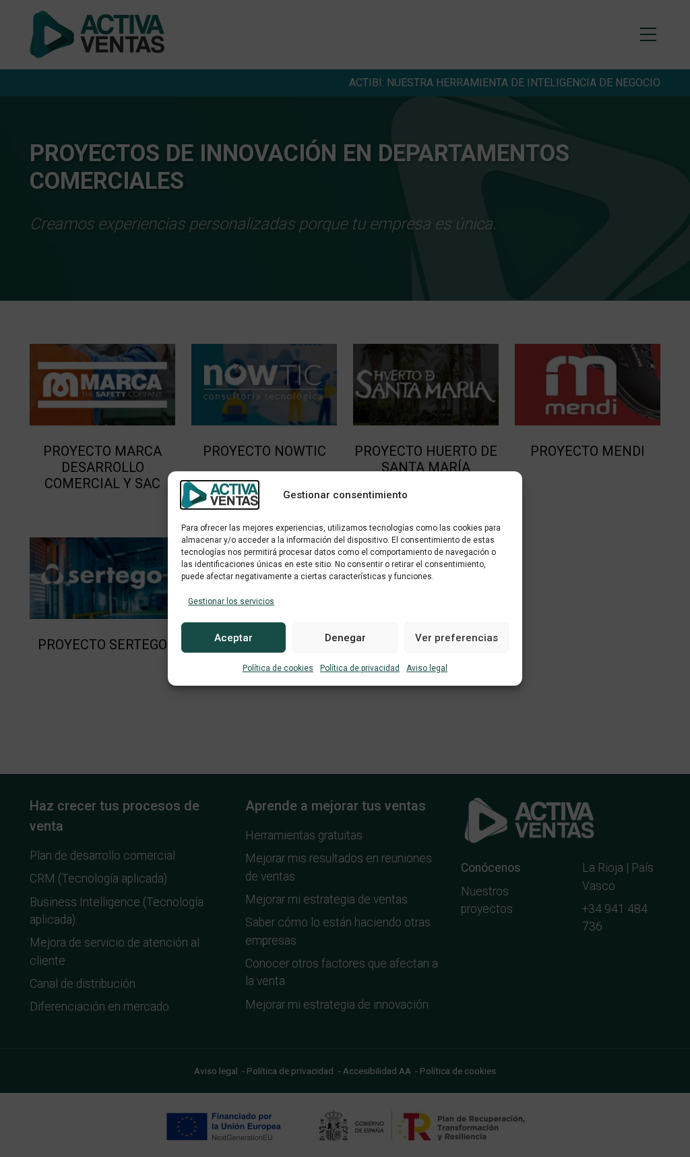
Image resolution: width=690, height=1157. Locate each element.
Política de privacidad (360, 668)
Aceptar (233, 638)
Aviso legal (426, 668)
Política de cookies (278, 668)
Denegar (345, 638)
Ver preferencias (456, 638)
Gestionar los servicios (231, 601)
